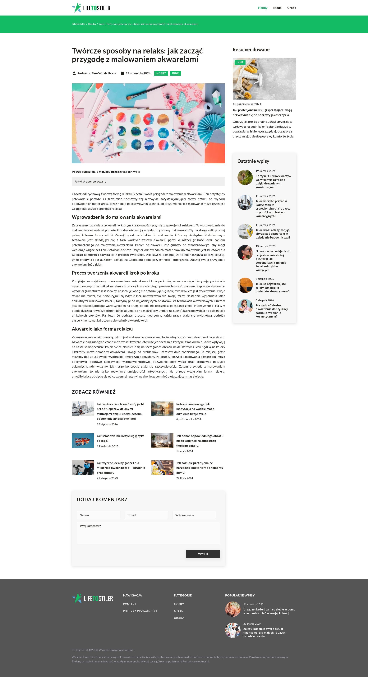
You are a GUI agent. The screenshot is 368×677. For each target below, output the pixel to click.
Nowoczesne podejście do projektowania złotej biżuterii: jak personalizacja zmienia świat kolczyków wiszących (273, 260)
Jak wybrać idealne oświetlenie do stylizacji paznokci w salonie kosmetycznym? (272, 311)
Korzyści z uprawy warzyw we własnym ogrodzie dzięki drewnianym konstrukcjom (273, 181)
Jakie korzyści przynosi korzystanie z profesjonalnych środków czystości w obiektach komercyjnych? (273, 208)
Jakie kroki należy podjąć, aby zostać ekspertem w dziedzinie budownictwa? (273, 233)
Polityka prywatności (140, 611)
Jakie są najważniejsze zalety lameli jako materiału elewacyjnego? (272, 287)
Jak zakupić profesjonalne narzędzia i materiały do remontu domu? (199, 467)
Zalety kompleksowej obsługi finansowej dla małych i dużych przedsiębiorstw (264, 632)
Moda (277, 7)
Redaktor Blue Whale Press (96, 73)
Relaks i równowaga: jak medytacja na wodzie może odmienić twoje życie (195, 408)
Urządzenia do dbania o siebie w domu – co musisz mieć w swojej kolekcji (269, 611)
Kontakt (129, 604)
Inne (175, 73)
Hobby (263, 7)
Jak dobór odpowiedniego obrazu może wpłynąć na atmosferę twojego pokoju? (199, 440)
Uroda (291, 7)
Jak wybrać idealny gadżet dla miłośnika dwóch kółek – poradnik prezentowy (121, 467)
